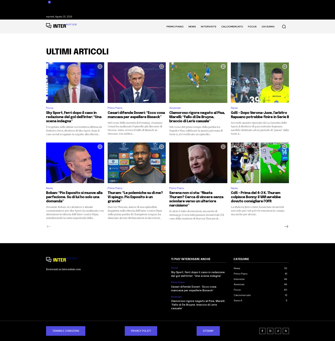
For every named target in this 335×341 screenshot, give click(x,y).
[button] (284, 26)
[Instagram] (270, 331)
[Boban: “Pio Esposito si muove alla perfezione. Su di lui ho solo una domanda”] (75, 163)
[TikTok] (278, 331)
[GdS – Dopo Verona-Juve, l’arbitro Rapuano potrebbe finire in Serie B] (260, 82)
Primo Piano (115, 108)
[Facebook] (262, 331)
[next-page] (286, 226)
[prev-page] (48, 226)
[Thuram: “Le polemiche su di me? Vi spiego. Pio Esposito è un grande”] (137, 163)
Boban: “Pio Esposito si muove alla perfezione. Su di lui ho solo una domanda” (74, 197)
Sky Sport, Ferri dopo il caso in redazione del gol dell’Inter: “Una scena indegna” (73, 117)
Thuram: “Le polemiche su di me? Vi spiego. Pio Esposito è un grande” (135, 197)
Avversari (175, 108)
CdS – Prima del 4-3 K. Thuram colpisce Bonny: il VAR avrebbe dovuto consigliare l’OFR (256, 197)
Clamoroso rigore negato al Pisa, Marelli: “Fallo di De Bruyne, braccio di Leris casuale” (197, 117)
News (234, 108)
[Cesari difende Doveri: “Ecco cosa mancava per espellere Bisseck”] (137, 82)
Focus (49, 108)
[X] (286, 331)
